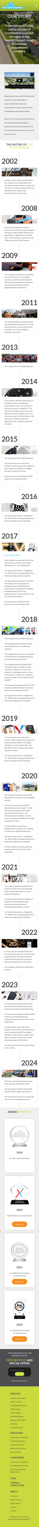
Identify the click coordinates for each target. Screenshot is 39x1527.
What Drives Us (16, 1500)
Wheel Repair (15, 1409)
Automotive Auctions (18, 1448)
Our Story (14, 1496)
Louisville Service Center (19, 1466)
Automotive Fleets (17, 1445)
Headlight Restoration (18, 1405)
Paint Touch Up (16, 1402)
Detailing (13, 1424)
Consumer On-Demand (18, 1462)
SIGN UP (19, 1374)
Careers (13, 1511)
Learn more (19, 1224)
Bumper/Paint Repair (18, 1420)
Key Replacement (16, 1427)
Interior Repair (15, 1413)
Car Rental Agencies (17, 1441)
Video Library (15, 1503)
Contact (13, 1507)
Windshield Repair (17, 1416)
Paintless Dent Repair (18, 1398)
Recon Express (15, 1452)
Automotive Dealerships (19, 1437)
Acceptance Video (13, 555)
